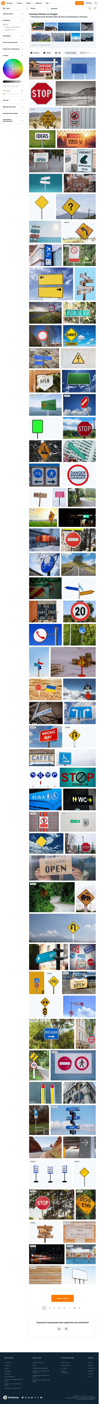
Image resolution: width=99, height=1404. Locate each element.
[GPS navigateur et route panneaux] (83, 957)
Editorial (38, 3)
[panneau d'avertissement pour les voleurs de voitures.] (45, 451)
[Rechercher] (89, 8)
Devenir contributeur (65, 1372)
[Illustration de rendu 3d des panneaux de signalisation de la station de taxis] (50, 1174)
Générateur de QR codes (12, 1388)
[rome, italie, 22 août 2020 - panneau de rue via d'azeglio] (79, 1232)
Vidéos (28, 3)
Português (91, 1368)
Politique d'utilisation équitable (85, 1399)
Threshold (6, 91)
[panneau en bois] (45, 1232)
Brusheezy (8, 1363)
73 (74, 1308)
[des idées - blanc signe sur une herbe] (42, 139)
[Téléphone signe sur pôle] (45, 634)
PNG (59, 53)
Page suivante (62, 1298)
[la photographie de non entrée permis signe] (44, 822)
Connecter (89, 3)
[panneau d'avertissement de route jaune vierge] (84, 1174)
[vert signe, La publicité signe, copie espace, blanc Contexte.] (45, 428)
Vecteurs (9, 3)
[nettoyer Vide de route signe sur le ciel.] (39, 662)
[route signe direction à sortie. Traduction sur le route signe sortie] (51, 1034)
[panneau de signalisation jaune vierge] (41, 206)
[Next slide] (93, 53)
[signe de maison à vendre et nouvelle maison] (45, 68)
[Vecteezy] (3, 3)
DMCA (35, 1365)
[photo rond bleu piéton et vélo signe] (79, 634)
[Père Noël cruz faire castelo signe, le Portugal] (45, 611)
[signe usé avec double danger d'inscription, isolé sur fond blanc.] (78, 475)
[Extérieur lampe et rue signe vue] (86, 1034)
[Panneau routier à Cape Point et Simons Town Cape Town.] (76, 93)
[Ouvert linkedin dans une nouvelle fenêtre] (29, 1397)
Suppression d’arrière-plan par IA (13, 1384)
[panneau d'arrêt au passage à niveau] (79, 428)
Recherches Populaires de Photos (41, 1376)
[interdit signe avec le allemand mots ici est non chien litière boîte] (79, 118)
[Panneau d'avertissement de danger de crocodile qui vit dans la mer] (45, 405)
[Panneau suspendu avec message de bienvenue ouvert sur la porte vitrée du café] (44, 381)
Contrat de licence (38, 1363)
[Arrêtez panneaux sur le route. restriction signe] (45, 1093)
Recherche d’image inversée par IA (14, 1380)
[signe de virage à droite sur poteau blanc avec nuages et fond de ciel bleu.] (80, 737)
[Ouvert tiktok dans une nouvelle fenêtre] (35, 1397)
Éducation (8, 1374)
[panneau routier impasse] (86, 1205)
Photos (19, 3)
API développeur (10, 1376)
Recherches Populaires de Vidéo (41, 1380)
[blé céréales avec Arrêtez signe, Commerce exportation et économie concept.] (45, 689)
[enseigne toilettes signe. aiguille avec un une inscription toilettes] (48, 957)
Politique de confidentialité (88, 1398)
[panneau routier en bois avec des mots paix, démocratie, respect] (85, 283)
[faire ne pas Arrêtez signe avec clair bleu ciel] (79, 1006)
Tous (6, 24)
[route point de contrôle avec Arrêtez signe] (80, 843)
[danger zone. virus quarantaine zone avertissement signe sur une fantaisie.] (76, 139)
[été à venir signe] (79, 336)
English (90, 1363)
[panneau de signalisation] (43, 777)
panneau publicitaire (87, 53)
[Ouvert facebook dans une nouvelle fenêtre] (22, 1397)
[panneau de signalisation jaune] (53, 983)
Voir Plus (87, 37)
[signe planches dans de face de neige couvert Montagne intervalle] (79, 689)
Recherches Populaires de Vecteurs (41, 1372)
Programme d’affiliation (40, 1368)
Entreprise (8, 1371)
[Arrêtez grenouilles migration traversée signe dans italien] (80, 160)
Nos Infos (64, 1368)
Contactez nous (66, 1365)
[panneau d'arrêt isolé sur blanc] (41, 93)
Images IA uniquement (12, 27)
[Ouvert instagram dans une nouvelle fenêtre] (25, 1397)
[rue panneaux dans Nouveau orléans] (46, 713)
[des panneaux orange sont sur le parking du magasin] (44, 539)
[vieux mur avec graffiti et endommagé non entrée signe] (45, 588)
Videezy (7, 1368)
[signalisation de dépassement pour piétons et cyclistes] (44, 475)
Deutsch (90, 1371)
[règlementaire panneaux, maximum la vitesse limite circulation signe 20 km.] (79, 611)
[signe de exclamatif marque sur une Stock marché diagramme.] (73, 662)
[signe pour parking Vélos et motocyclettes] (39, 1120)
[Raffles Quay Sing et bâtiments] (79, 451)
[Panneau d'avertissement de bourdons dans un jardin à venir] (45, 118)
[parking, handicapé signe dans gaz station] (76, 757)
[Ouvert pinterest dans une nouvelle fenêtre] (32, 1397)
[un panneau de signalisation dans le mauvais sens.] (45, 737)
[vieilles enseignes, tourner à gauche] (79, 232)
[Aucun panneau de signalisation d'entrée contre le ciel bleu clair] (79, 405)
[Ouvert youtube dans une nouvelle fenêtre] (41, 1397)
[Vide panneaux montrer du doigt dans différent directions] (79, 588)
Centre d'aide (65, 1363)
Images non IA (10, 30)
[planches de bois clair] (45, 1275)
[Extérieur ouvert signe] (46, 160)
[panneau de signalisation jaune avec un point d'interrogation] (76, 206)
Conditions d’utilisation (72, 1398)
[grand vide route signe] (79, 381)
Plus (47, 3)
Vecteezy (7, 1365)
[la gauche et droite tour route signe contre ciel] (80, 713)
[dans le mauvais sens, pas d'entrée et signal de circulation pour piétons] (73, 1065)
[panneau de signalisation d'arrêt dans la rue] (51, 1205)
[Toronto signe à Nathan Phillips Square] (46, 1254)
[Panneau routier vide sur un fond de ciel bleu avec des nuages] (51, 283)
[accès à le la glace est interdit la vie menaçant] (59, 497)
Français (90, 1374)
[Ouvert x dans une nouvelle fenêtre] (38, 1397)
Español (90, 1365)
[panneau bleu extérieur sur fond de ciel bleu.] (79, 68)
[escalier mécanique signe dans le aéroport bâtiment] (45, 255)
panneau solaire (70, 53)
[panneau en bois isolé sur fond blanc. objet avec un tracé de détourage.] (40, 497)
